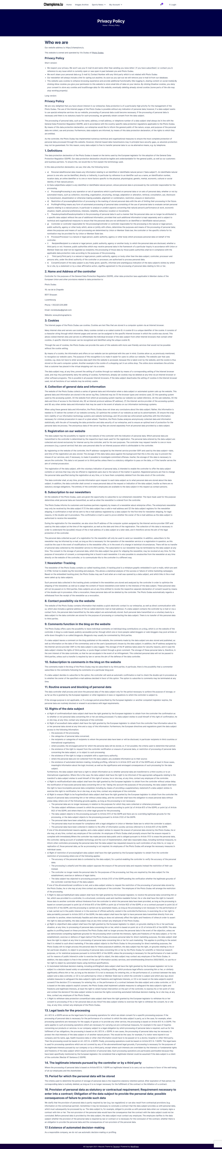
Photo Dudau (97, 52)
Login (173, 4)
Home (105, 25)
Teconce (116, 1146)
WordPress (135, 1146)
